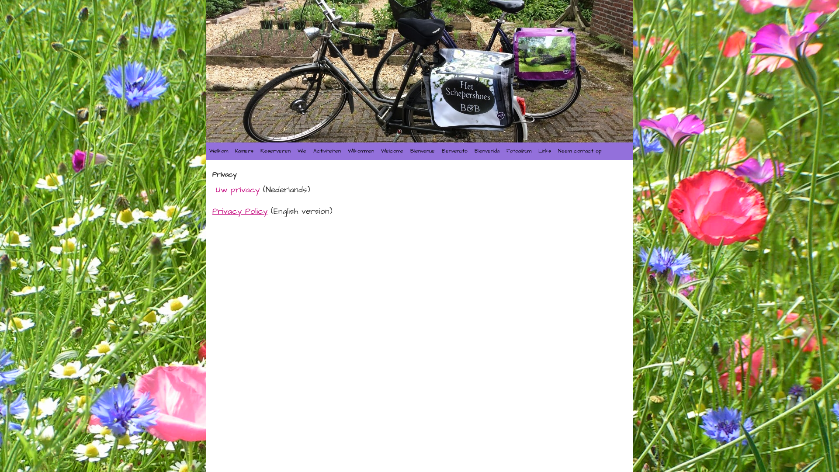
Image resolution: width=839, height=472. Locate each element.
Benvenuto (455, 151)
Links (544, 151)
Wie (302, 151)
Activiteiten (327, 151)
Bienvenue (422, 151)
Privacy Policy (239, 211)
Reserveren (275, 151)
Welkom (218, 151)
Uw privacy (238, 190)
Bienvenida (487, 151)
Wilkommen (361, 151)
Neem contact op (580, 151)
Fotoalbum (518, 151)
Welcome (392, 151)
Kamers (244, 151)
